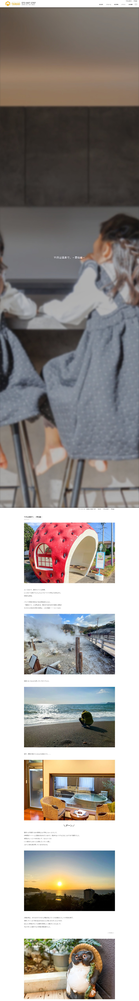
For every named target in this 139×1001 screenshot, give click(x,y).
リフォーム (108, 4)
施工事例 (116, 4)
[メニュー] (136, 4)
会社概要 (131, 4)
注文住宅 (101, 4)
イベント (123, 4)
